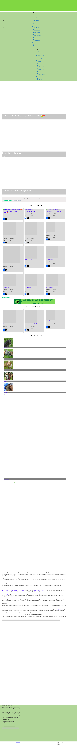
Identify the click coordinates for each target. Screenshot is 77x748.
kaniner (7, 590)
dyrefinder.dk (60, 609)
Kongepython (49, 259)
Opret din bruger (5, 594)
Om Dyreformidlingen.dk (9, 721)
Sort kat (48, 320)
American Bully (28, 259)
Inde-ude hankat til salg (30, 236)
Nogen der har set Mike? (31, 323)
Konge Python (6, 263)
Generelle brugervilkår (8, 724)
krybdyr (23, 590)
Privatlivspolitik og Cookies (9, 726)
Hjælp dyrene (7, 723)
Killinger (5, 236)
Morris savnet (6, 323)
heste (21, 590)
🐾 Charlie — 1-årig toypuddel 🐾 (18, 190)
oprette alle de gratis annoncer (40, 590)
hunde (60, 588)
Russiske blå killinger (12, 153)
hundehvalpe (11, 590)
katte (62, 588)
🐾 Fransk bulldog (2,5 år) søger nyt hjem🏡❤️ (24, 115)
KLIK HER (18, 742)
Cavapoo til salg (50, 233)
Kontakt (5, 722)
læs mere (4, 118)
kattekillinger (16, 590)
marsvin (3, 590)
